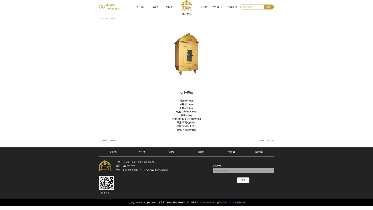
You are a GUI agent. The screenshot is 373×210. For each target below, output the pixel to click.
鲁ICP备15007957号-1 (207, 202)
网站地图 (242, 202)
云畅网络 (232, 202)
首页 (102, 19)
